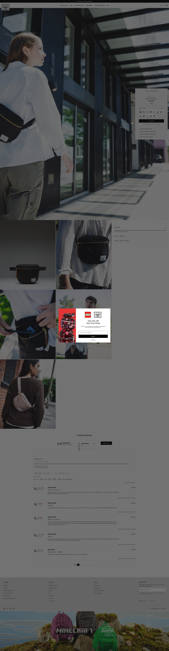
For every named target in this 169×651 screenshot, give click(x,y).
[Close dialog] (109, 310)
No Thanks (93, 339)
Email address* (82, 329)
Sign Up (93, 336)
